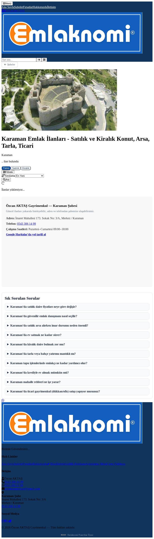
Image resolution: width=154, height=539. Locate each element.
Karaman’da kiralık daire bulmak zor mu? (37, 344)
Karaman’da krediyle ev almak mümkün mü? (39, 372)
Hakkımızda (40, 7)
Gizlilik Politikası (75, 463)
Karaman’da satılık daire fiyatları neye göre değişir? (43, 306)
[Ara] (39, 60)
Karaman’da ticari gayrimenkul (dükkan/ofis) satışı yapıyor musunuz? (55, 391)
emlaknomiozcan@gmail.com (22, 488)
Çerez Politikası (116, 463)
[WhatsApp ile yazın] (3, 400)
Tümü (6, 168)
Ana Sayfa (8, 7)
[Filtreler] (44, 60)
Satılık (15, 168)
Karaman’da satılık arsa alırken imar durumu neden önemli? (49, 325)
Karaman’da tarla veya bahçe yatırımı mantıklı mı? (43, 353)
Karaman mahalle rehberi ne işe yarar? (35, 382)
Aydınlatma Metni (96, 463)
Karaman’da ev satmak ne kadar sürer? (35, 334)
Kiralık (25, 168)
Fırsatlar (28, 7)
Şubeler (18, 7)
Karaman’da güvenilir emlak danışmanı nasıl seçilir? (43, 316)
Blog (53, 463)
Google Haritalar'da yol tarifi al (26, 234)
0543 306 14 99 (26, 223)
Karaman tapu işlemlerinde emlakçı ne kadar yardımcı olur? (48, 363)
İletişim (51, 7)
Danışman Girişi (15, 10)
